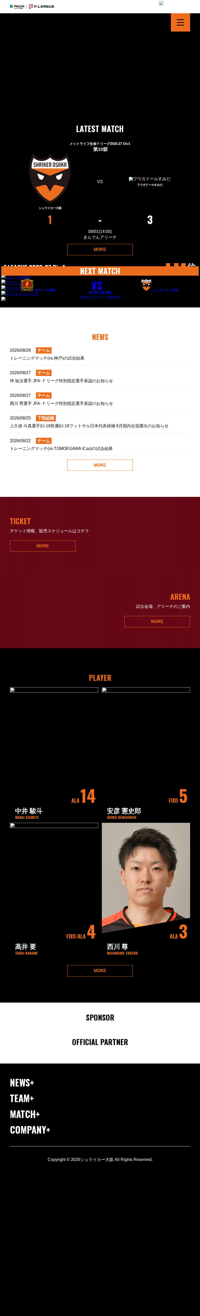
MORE (100, 249)
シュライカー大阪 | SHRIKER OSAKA (32, 22)
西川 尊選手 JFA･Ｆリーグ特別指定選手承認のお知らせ (61, 399)
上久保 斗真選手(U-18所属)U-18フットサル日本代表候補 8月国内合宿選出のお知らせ (89, 422)
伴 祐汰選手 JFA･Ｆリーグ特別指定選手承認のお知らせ (61, 376)
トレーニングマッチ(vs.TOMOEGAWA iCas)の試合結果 (61, 444)
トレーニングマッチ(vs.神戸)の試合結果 (47, 354)
